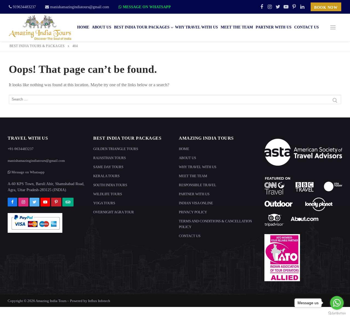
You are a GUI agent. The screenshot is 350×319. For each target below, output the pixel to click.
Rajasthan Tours (109, 158)
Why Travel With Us (197, 167)
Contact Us (189, 236)
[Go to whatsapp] (337, 303)
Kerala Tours (106, 176)
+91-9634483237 (21, 149)
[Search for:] (175, 100)
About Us (187, 158)
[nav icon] (333, 27)
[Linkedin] (302, 7)
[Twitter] (278, 7)
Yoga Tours (104, 203)
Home (184, 149)
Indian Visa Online (196, 203)
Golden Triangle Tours (115, 149)
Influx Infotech (99, 301)
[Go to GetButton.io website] (337, 313)
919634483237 (24, 7)
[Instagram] (270, 7)
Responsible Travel (197, 185)
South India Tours (110, 185)
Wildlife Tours (107, 194)
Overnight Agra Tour (113, 212)
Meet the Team (193, 176)
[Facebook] (262, 7)
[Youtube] (286, 7)
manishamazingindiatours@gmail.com (79, 7)
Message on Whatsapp (146, 7)
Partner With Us (194, 194)
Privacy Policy (193, 212)
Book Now (325, 7)
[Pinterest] (294, 7)
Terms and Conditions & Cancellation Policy (215, 224)
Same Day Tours (108, 167)
